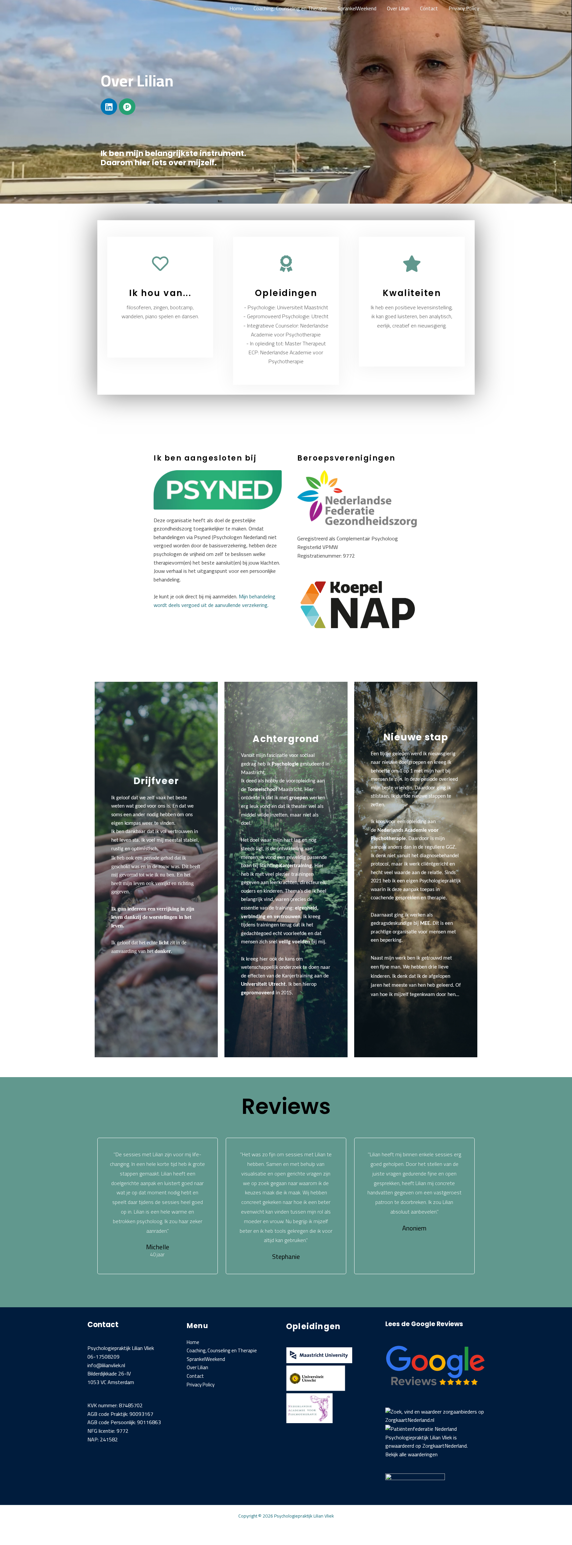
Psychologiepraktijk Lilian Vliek (418, 1437)
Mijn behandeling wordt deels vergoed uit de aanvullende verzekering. (214, 600)
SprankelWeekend (357, 8)
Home (236, 8)
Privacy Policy (464, 8)
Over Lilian (398, 8)
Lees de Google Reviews (424, 1324)
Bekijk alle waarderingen (411, 1454)
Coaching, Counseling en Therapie (290, 8)
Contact (429, 8)
